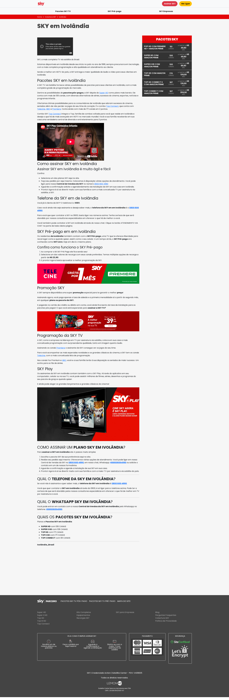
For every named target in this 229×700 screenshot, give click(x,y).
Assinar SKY (169, 3)
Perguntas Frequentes (165, 615)
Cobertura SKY (50, 17)
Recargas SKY (83, 618)
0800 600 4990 (101, 184)
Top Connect (112, 106)
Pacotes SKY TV (63, 11)
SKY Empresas (166, 11)
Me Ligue (185, 3)
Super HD (103, 92)
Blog (157, 612)
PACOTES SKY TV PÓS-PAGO (74, 601)
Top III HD (41, 621)
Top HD (40, 618)
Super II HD (42, 615)
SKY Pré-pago (114, 11)
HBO (48, 109)
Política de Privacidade (166, 621)
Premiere (56, 109)
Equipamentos (83, 615)
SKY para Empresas (125, 612)
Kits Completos (84, 612)
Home (39, 17)
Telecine (41, 109)
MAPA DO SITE (123, 601)
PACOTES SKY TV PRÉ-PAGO (102, 601)
